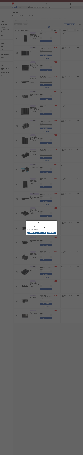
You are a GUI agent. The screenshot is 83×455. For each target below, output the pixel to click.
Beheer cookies (42, 232)
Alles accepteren (32, 232)
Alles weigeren (51, 232)
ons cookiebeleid (36, 229)
